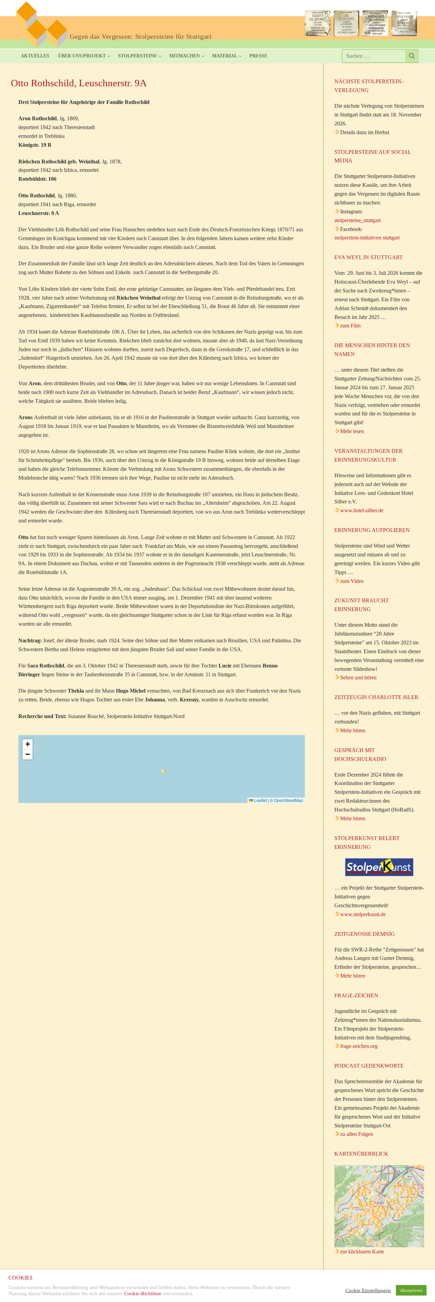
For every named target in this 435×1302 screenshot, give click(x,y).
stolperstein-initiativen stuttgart (367, 237)
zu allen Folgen (356, 1134)
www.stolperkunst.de (363, 914)
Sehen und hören (358, 677)
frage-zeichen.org (359, 1046)
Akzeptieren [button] (411, 1290)
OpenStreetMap (288, 800)
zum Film (350, 325)
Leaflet (260, 800)
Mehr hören (352, 730)
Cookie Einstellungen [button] (368, 1290)
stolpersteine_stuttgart (357, 220)
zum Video (352, 581)
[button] (163, 771)
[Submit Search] (412, 56)
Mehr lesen (352, 431)
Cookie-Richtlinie (142, 1293)
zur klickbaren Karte (361, 1251)
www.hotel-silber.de (361, 510)
